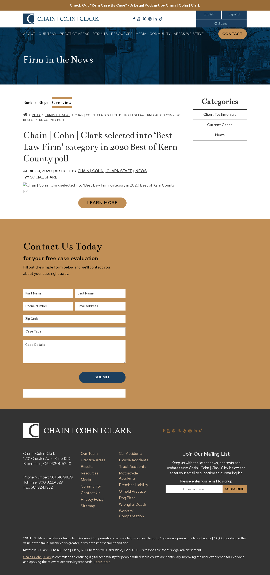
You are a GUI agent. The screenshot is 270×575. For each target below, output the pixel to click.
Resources (122, 33)
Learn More (102, 202)
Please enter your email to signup (206, 481)
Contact (232, 33)
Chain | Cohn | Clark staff (105, 170)
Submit (102, 377)
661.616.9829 (61, 477)
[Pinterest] (173, 431)
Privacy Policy (92, 499)
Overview (62, 102)
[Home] (25, 115)
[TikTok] (161, 19)
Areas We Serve (189, 33)
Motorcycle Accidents (128, 476)
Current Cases (219, 124)
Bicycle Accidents (133, 460)
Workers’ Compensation (131, 513)
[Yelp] (184, 431)
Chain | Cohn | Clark (37, 557)
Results (100, 33)
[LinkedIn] (155, 19)
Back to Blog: (35, 102)
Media (141, 33)
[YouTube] (138, 19)
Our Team (48, 33)
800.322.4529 (50, 482)
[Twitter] (144, 19)
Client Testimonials (219, 114)
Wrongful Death (132, 504)
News (141, 170)
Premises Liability (133, 484)
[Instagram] (149, 19)
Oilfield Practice (132, 491)
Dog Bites (127, 497)
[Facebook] (134, 19)
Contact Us (90, 492)
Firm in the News (57, 115)
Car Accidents (131, 453)
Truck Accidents (132, 466)
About (29, 33)
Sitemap (88, 505)
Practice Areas (74, 33)
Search (222, 23)
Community (160, 33)
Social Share (43, 177)
